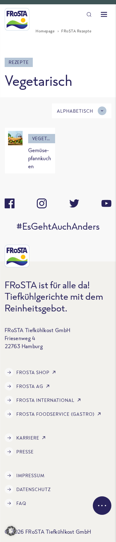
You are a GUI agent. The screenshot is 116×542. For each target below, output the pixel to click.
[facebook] (10, 203)
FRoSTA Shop (32, 372)
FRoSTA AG (29, 386)
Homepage (45, 31)
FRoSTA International (45, 400)
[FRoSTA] (17, 19)
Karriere (27, 438)
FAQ (21, 503)
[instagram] (42, 203)
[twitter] (74, 203)
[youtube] (106, 203)
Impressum (30, 475)
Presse (25, 452)
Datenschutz (33, 489)
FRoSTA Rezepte (76, 31)
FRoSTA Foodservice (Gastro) (55, 414)
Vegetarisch (43, 138)
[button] (11, 531)
